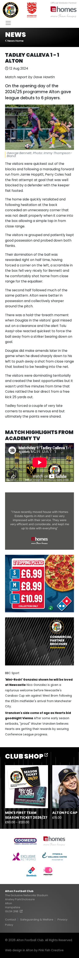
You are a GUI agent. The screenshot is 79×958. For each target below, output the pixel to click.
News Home (15, 41)
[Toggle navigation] (8, 23)
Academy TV (22, 438)
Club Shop (24, 756)
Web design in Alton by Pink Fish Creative (34, 950)
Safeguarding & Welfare (36, 919)
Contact (10, 919)
